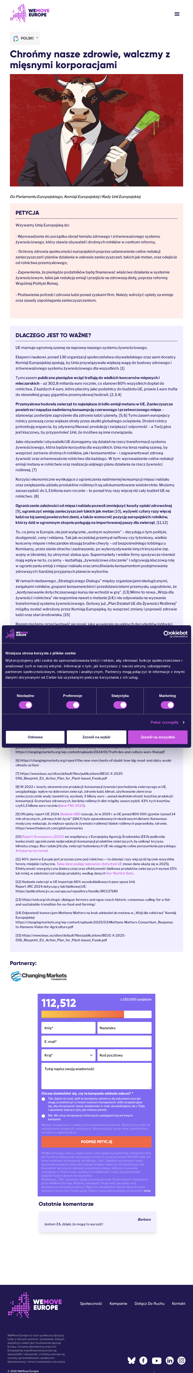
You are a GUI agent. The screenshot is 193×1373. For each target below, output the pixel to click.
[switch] (73, 705)
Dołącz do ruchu (150, 1303)
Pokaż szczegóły (165, 722)
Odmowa (35, 737)
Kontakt (178, 1303)
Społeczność (91, 1303)
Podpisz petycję (96, 1142)
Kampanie (118, 1303)
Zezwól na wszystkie (158, 737)
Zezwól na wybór (96, 737)
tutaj (147, 1190)
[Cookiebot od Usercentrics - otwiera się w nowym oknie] (167, 634)
